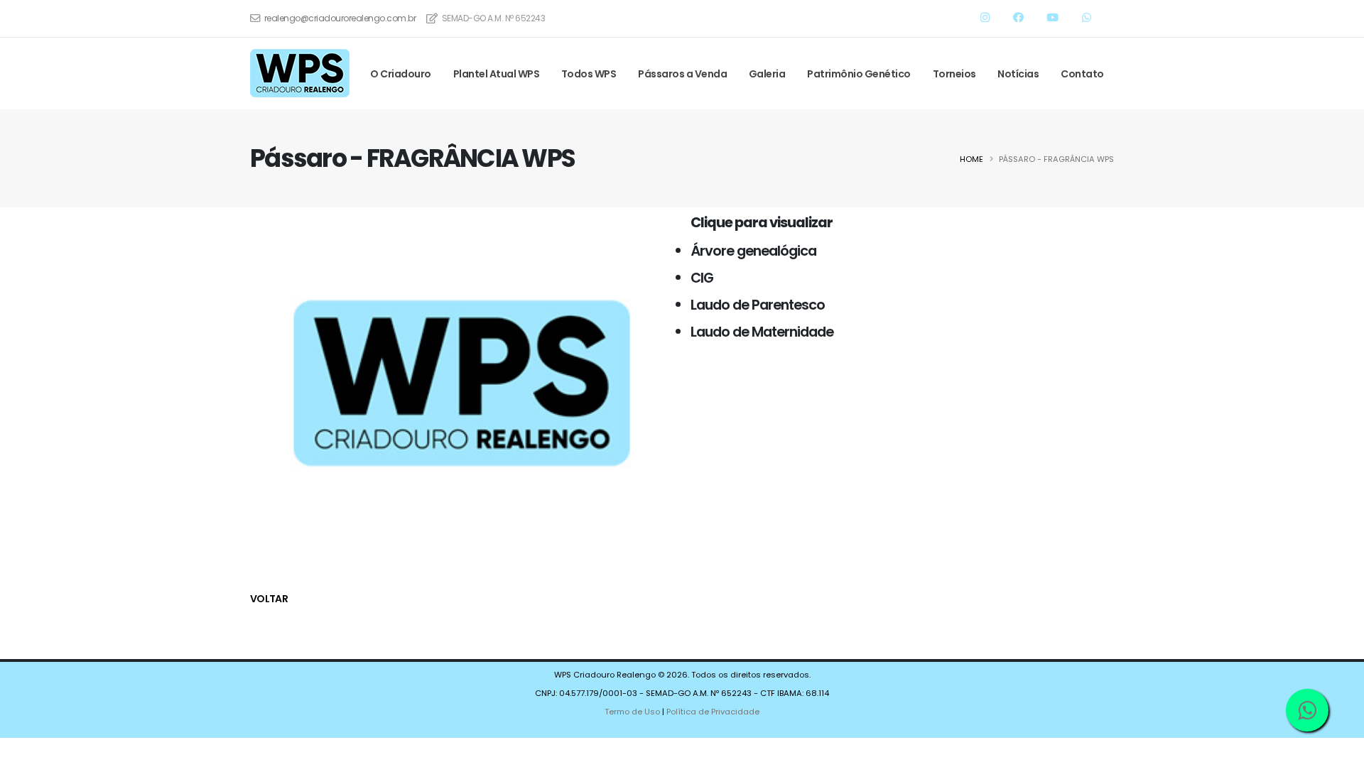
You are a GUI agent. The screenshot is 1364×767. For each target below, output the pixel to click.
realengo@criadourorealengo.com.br (340, 18)
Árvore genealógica (753, 251)
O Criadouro (400, 74)
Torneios (954, 74)
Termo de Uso (632, 711)
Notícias (1018, 74)
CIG (702, 278)
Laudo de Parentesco (758, 305)
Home (971, 159)
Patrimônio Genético (859, 74)
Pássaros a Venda (682, 74)
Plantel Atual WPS (496, 74)
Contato (1082, 74)
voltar (269, 599)
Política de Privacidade (712, 711)
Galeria (767, 74)
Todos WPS (589, 74)
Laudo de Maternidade (762, 332)
